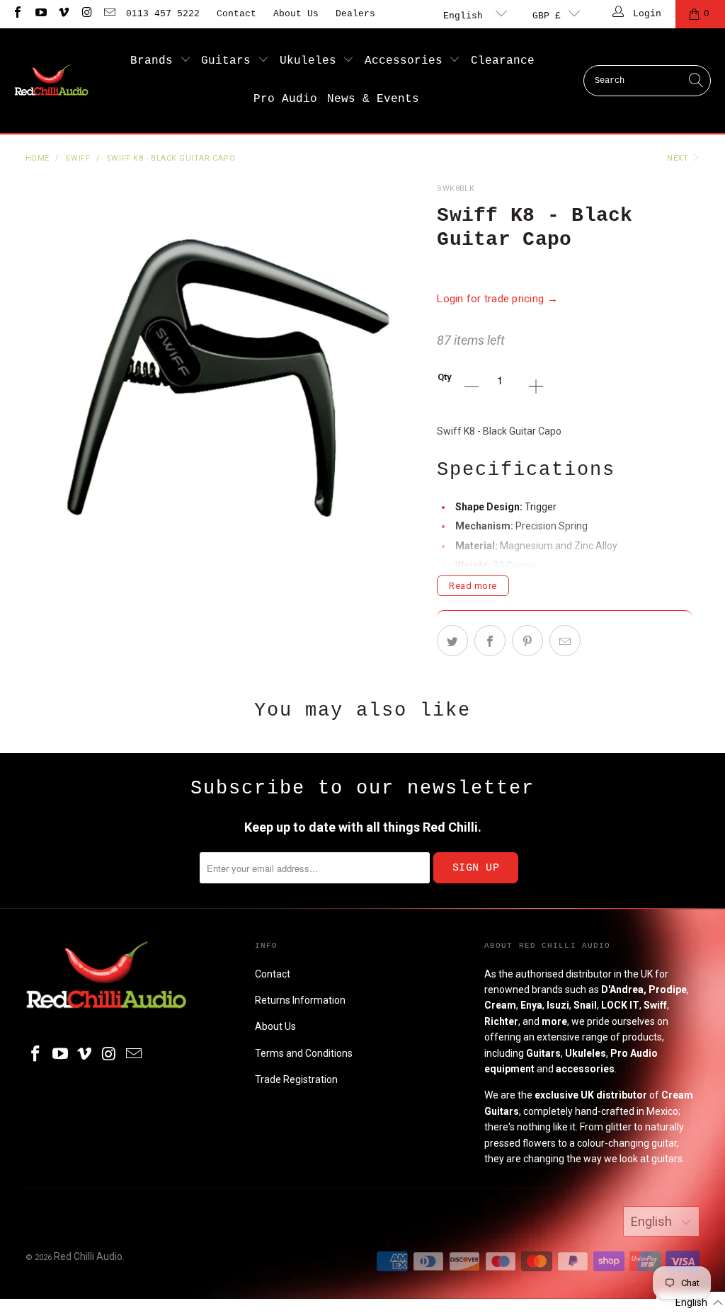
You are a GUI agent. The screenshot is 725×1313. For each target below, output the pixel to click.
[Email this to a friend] (565, 640)
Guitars (229, 61)
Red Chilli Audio (88, 1256)
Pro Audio (285, 99)
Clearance (503, 61)
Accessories (407, 61)
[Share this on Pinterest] (527, 640)
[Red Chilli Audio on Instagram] (85, 13)
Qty (445, 377)
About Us (296, 13)
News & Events (373, 99)
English (466, 16)
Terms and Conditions (304, 1053)
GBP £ (546, 16)
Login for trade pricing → (497, 298)
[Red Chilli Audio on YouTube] (39, 13)
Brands (155, 61)
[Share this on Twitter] (452, 640)
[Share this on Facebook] (490, 640)
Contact (236, 13)
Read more (473, 585)
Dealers (355, 13)
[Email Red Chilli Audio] (109, 13)
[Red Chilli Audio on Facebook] (17, 13)
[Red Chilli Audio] (51, 81)
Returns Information (300, 1000)
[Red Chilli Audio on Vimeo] (63, 13)
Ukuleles (311, 61)
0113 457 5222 (163, 13)
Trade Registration (296, 1079)
